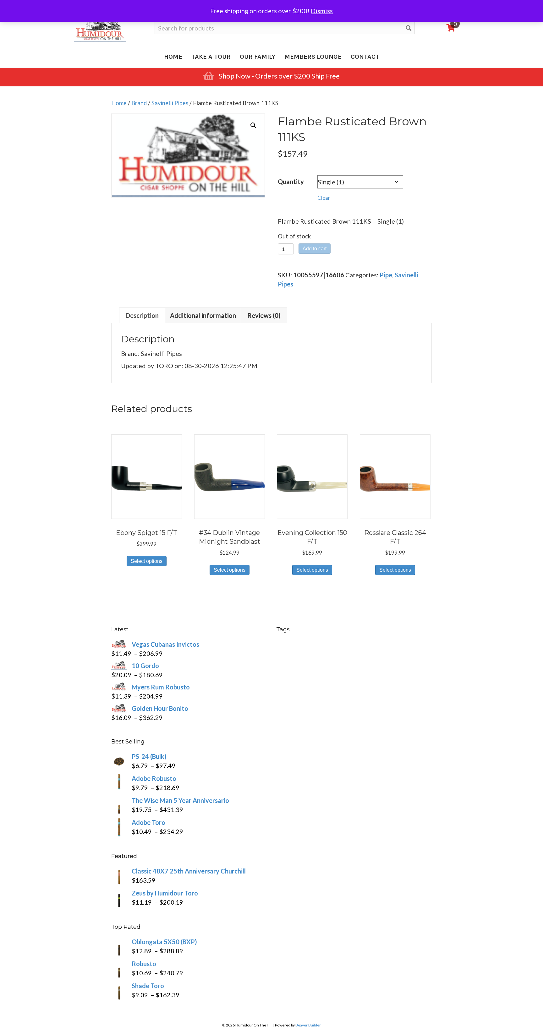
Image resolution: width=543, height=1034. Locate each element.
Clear (323, 198)
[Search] (408, 28)
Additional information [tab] (203, 315)
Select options (146, 561)
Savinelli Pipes (169, 103)
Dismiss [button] (322, 10)
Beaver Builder (308, 1025)
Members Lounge (313, 56)
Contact (365, 56)
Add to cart (314, 248)
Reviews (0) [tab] (264, 315)
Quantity (291, 181)
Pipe (386, 275)
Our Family (257, 56)
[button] (253, 125)
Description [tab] (142, 315)
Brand (139, 103)
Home (173, 56)
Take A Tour (211, 56)
